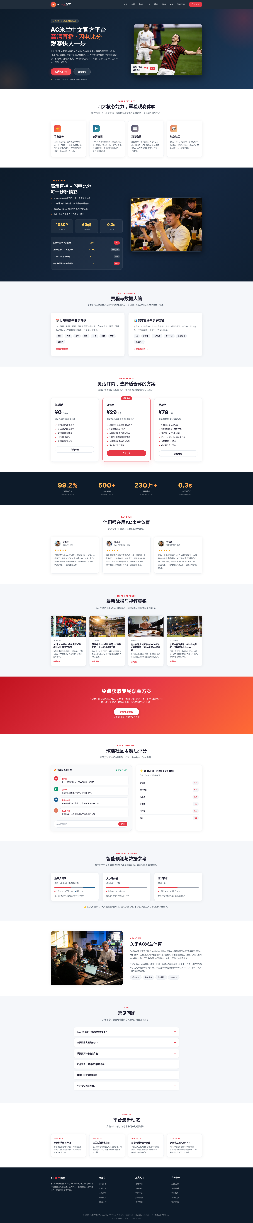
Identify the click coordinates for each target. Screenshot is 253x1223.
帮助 (139, 1218)
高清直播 (102, 1184)
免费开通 (75, 449)
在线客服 (175, 1197)
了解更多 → (135, 662)
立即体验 (196, 4)
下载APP (139, 1188)
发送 (123, 824)
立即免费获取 (126, 712)
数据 (141, 4)
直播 (133, 4)
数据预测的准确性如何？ (126, 1053)
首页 (126, 4)
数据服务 (175, 1193)
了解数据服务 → (141, 349)
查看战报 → (57, 661)
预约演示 (175, 1202)
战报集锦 (102, 1197)
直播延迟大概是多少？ (126, 1042)
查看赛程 (82, 71)
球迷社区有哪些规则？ (126, 1075)
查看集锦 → (96, 661)
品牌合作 (175, 1184)
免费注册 (139, 1184)
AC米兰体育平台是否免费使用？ (126, 1031)
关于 (171, 4)
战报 (164, 4)
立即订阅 (126, 453)
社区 (156, 4)
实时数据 (102, 1188)
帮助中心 (139, 1193)
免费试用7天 (61, 71)
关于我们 (139, 1197)
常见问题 (181, 4)
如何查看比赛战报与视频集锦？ (126, 1064)
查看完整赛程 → (63, 349)
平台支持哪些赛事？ (126, 1085)
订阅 (148, 4)
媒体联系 (175, 1188)
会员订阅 (102, 1193)
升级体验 (178, 454)
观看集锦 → (174, 661)
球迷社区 (102, 1202)
